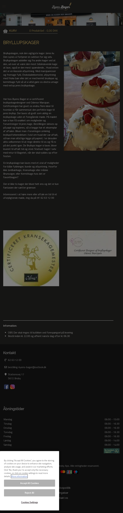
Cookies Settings (29, 502)
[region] (29, 480)
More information (19, 476)
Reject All (29, 492)
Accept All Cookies (29, 483)
